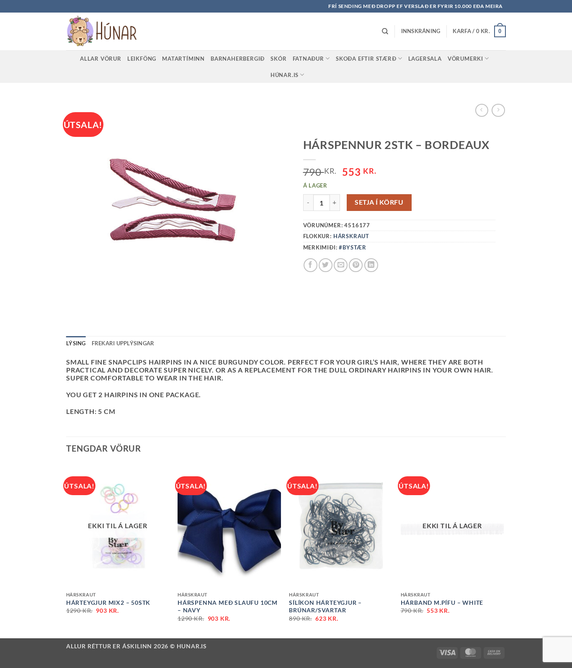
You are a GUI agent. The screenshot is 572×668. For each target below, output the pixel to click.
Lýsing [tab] (76, 343)
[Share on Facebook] (310, 265)
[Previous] (66, 550)
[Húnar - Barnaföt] (108, 31)
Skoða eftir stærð (366, 58)
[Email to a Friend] (341, 265)
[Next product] (481, 110)
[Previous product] (498, 110)
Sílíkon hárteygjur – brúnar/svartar (325, 606)
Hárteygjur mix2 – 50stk (108, 602)
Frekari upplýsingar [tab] (123, 343)
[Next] (503, 550)
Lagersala (425, 58)
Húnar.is (285, 75)
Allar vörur (100, 58)
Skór (278, 58)
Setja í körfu (379, 202)
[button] (421, 31)
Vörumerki (465, 58)
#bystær (352, 247)
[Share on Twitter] (325, 265)
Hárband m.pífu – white (442, 602)
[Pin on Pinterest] (356, 265)
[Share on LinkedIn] (371, 265)
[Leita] (385, 31)
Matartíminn (183, 58)
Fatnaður (308, 58)
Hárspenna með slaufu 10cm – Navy (228, 606)
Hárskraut (351, 236)
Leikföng (141, 58)
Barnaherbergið (238, 58)
